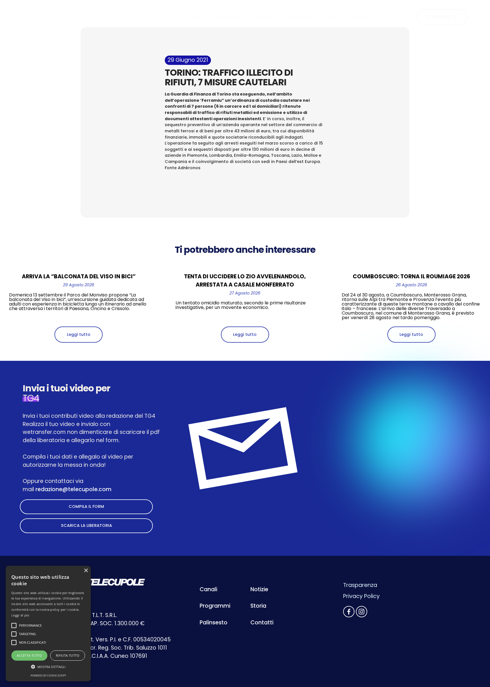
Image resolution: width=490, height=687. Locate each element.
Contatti (261, 622)
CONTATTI (362, 17)
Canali (208, 589)
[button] (48, 666)
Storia (258, 606)
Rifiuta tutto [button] (67, 655)
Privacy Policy (361, 596)
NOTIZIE (264, 17)
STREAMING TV (442, 17)
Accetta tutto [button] (29, 655)
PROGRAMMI (229, 17)
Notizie (259, 589)
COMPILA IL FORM (86, 506)
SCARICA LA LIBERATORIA (86, 525)
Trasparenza (360, 585)
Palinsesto (213, 622)
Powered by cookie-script (48, 675)
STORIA (330, 17)
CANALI (195, 17)
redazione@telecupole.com (73, 489)
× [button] (86, 571)
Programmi (215, 606)
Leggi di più (20, 615)
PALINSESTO (297, 17)
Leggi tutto (78, 334)
